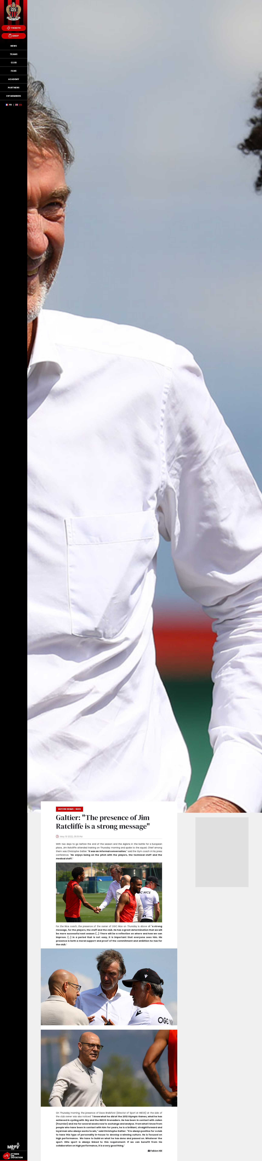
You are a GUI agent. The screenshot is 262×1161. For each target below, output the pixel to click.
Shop (15, 35)
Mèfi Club (13, 1146)
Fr (10, 104)
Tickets (15, 27)
